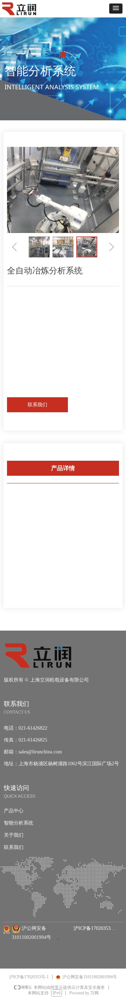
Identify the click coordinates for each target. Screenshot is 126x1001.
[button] (115, 8)
